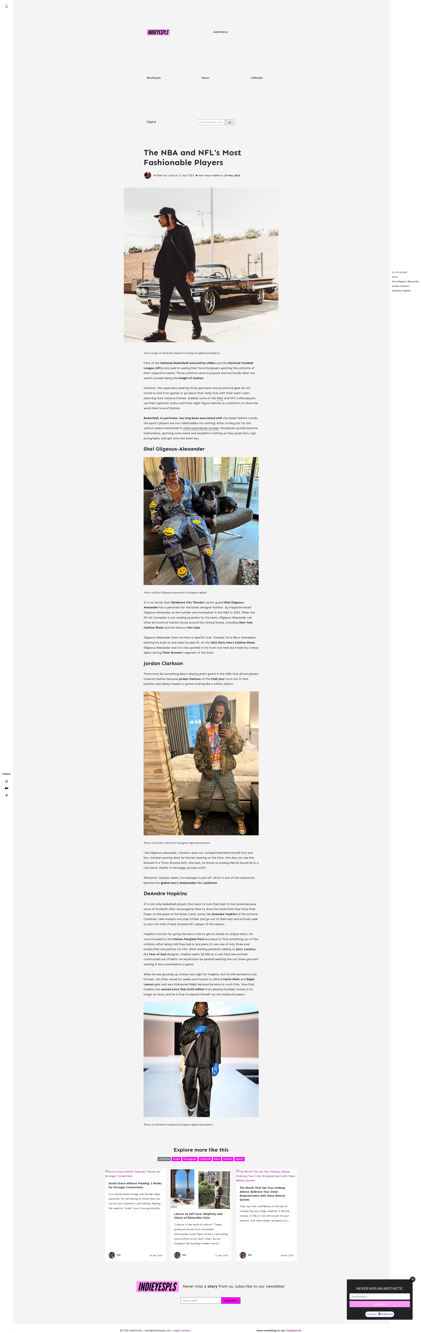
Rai (119, 1255)
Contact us (293, 1330)
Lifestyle (256, 78)
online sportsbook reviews (201, 428)
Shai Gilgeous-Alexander (405, 281)
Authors (186, 1330)
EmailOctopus (387, 1314)
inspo (176, 1159)
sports (239, 1159)
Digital (151, 122)
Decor (205, 78)
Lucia (171, 175)
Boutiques (154, 78)
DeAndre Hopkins (401, 291)
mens (217, 1159)
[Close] (412, 1279)
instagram (190, 1159)
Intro (395, 277)
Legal (176, 1330)
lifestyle (164, 1159)
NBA (220, 398)
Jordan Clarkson (400, 286)
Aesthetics (220, 32)
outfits (227, 1159)
